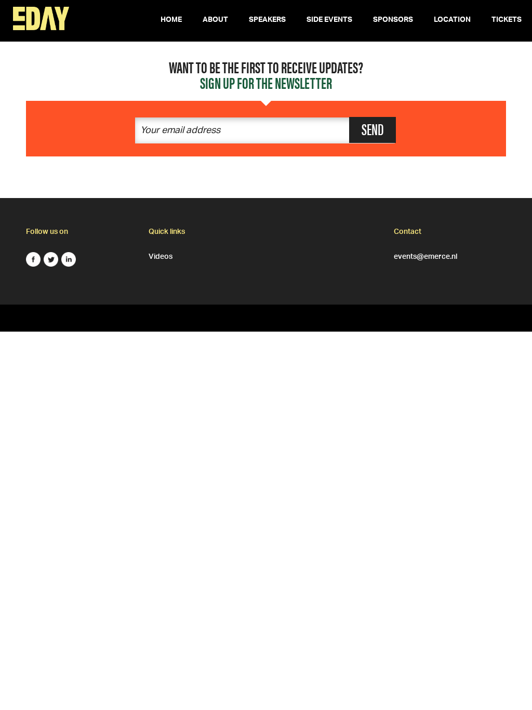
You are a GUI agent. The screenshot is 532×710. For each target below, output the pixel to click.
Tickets (506, 21)
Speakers (267, 21)
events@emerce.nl (425, 255)
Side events (329, 21)
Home (171, 21)
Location (452, 21)
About (215, 21)
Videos (160, 255)
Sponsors (393, 21)
